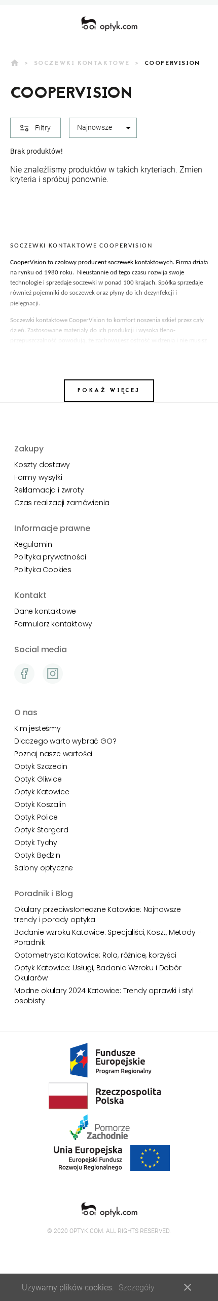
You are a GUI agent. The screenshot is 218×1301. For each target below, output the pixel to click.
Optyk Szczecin (40, 766)
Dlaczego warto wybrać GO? (65, 741)
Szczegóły (137, 1287)
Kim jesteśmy (37, 728)
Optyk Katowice (41, 792)
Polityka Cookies (42, 570)
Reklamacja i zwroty (49, 490)
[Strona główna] (109, 23)
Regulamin (33, 544)
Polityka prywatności (50, 557)
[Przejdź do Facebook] (24, 673)
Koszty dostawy (41, 465)
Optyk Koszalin (39, 804)
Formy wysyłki (38, 477)
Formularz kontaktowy (53, 624)
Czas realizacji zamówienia (62, 503)
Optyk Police (36, 817)
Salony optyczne (43, 868)
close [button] (187, 1287)
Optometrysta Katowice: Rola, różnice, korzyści (95, 955)
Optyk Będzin (37, 855)
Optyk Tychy (35, 842)
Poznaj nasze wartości (53, 754)
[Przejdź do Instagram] (53, 673)
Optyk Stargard (41, 830)
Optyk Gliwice (38, 779)
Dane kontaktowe (45, 611)
